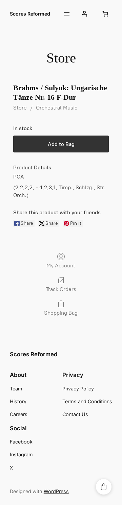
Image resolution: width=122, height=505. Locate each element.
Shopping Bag (61, 313)
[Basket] (105, 14)
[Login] (84, 14)
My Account (60, 265)
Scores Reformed (30, 14)
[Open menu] (67, 14)
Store (20, 107)
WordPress (56, 491)
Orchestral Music (56, 107)
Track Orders (61, 289)
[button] (104, 487)
